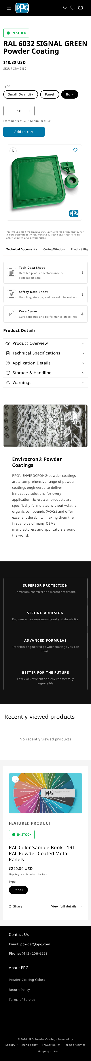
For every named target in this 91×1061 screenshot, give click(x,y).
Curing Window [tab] (54, 249)
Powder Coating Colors (27, 979)
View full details (64, 906)
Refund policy (29, 1044)
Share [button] (18, 906)
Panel (49, 94)
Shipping (14, 874)
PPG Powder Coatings (42, 1039)
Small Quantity (20, 94)
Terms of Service (22, 999)
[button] (9, 8)
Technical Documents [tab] (21, 249)
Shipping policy (48, 1051)
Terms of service (74, 1044)
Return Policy (19, 989)
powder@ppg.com (35, 944)
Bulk (69, 94)
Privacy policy (51, 1044)
